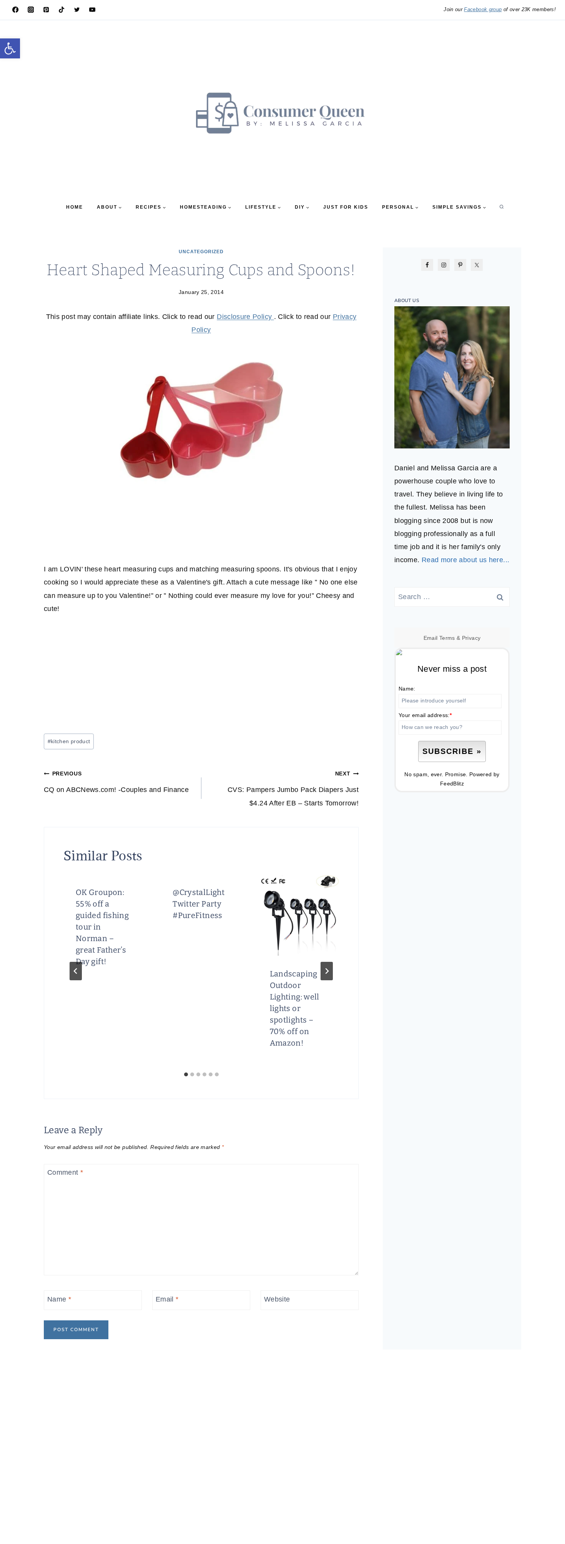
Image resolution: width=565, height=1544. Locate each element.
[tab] (186, 1074)
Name (59, 1299)
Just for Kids (345, 207)
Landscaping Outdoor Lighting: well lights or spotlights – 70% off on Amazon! (294, 1008)
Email (167, 1299)
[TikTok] (61, 9)
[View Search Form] (501, 207)
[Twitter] (77, 9)
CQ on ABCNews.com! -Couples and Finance (116, 782)
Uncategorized (201, 251)
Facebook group (483, 9)
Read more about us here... (465, 560)
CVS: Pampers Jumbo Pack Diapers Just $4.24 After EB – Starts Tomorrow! (293, 788)
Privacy (471, 638)
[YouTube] (92, 9)
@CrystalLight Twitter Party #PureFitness (198, 904)
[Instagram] (31, 9)
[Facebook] (15, 9)
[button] (10, 48)
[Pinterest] (46, 9)
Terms (447, 638)
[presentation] (298, 915)
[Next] (327, 971)
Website (277, 1299)
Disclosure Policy (245, 316)
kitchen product (69, 741)
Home (74, 207)
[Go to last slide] (76, 971)
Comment (65, 1173)
